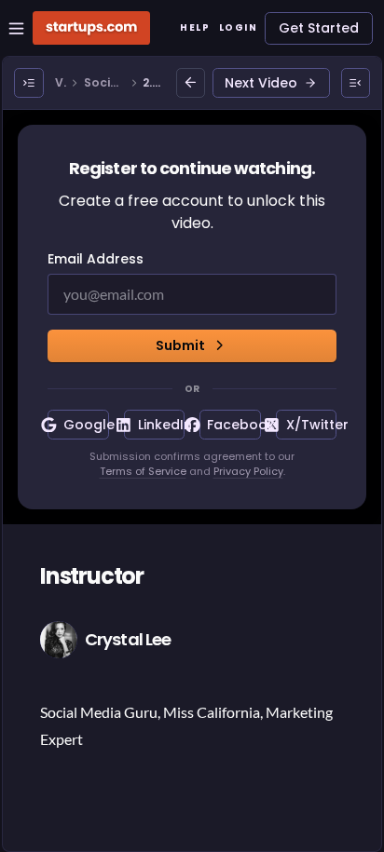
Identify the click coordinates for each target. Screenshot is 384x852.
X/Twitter (311, 424)
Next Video (261, 83)
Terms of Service (143, 471)
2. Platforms (152, 83)
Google (85, 424)
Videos (60, 83)
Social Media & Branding (104, 83)
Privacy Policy (248, 471)
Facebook (233, 424)
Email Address (96, 259)
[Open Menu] (29, 83)
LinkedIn (161, 424)
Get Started (319, 28)
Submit (180, 345)
